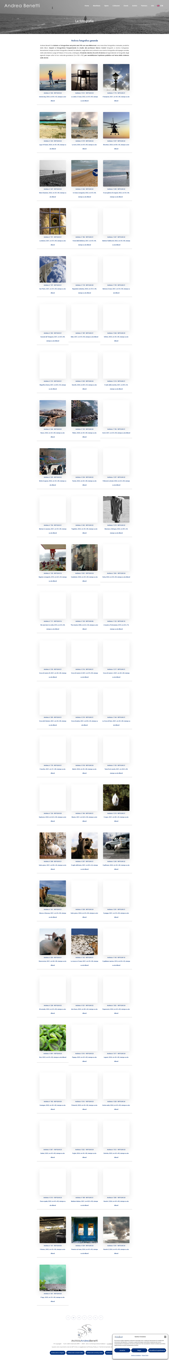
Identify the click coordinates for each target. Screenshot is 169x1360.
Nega (139, 1350)
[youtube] (73, 1317)
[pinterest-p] (101, 1317)
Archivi (134, 6)
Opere (106, 6)
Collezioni (116, 6)
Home (87, 6)
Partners (144, 6)
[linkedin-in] (95, 1317)
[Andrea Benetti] (22, 5)
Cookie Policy (111, 1344)
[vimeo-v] (90, 1317)
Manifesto (96, 6)
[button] (165, 1337)
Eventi (126, 6)
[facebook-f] (68, 1317)
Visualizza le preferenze (157, 1350)
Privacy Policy (145, 1355)
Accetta (122, 1350)
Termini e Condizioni (136, 1355)
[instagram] (84, 1317)
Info (152, 6)
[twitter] (79, 1317)
